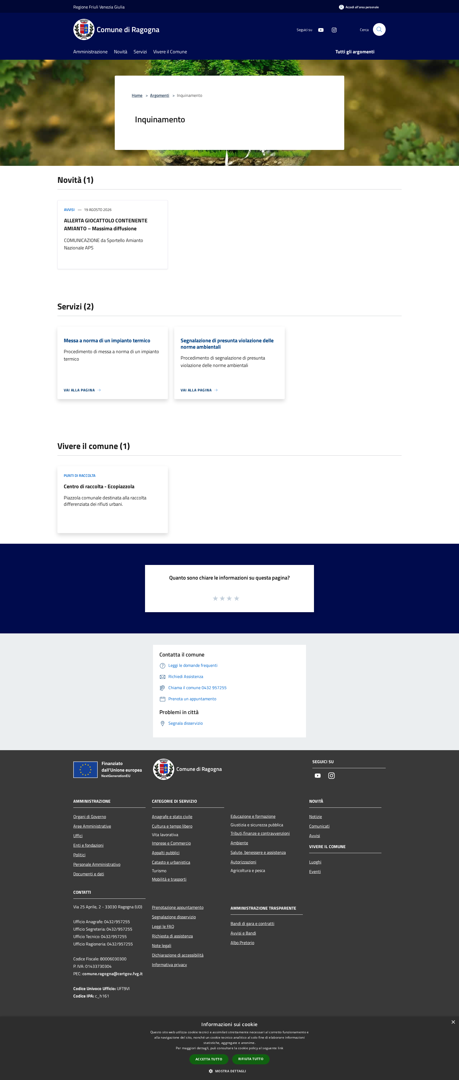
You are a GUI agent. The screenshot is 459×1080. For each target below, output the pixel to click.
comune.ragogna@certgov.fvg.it (112, 973)
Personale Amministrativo (96, 864)
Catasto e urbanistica (171, 862)
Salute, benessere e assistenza (258, 852)
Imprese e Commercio (171, 843)
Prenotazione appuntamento (177, 907)
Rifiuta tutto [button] (251, 1059)
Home (137, 95)
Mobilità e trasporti (169, 879)
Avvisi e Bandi (243, 933)
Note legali (161, 945)
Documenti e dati (88, 874)
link (280, 1048)
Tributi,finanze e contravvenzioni (260, 833)
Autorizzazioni (243, 862)
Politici (79, 855)
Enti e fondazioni (88, 845)
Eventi (315, 871)
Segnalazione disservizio (174, 917)
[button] (229, 1071)
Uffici (78, 835)
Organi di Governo (89, 816)
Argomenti (159, 95)
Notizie (315, 816)
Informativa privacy (169, 964)
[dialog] (229, 1048)
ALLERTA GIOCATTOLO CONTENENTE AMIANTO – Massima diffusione (105, 224)
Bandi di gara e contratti (252, 923)
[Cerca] (379, 29)
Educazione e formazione (253, 816)
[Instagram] (332, 29)
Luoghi (315, 862)
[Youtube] (318, 29)
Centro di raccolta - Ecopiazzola (99, 486)
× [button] (453, 1022)
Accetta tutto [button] (209, 1059)
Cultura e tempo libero (172, 826)
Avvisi (69, 209)
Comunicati (319, 826)
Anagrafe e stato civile (172, 816)
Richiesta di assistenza (172, 936)
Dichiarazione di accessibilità (177, 955)
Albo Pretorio (242, 942)
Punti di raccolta (79, 475)
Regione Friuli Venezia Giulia (99, 7)
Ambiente (239, 843)
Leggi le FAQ (163, 926)
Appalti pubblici (166, 852)
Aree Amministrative (92, 826)
